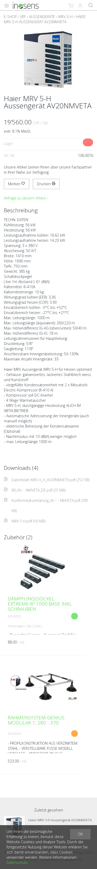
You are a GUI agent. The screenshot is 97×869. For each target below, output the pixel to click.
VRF (23, 16)
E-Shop (10, 16)
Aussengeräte (42, 16)
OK (80, 834)
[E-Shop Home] (25, 5)
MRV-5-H (65, 16)
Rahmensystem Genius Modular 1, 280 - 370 (36, 720)
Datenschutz (16, 862)
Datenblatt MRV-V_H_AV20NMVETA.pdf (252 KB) (50, 479)
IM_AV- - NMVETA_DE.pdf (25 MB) (38, 490)
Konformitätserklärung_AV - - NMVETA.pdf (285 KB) (50, 505)
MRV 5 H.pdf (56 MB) (28, 521)
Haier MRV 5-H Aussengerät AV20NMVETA (44, 19)
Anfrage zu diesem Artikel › (26, 198)
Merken (14, 183)
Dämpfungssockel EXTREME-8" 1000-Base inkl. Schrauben (40, 603)
